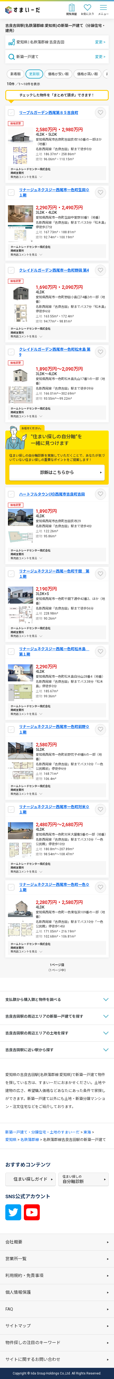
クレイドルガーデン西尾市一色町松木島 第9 (54, 352)
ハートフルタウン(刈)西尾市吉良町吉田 (52, 494)
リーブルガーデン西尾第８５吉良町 (48, 113)
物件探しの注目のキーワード (32, 1342)
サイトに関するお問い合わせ (32, 1359)
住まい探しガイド (30, 1179)
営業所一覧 (16, 1258)
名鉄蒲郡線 (29, 1139)
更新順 (34, 74)
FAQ (9, 1309)
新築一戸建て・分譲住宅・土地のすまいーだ (42, 1132)
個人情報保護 (18, 1292)
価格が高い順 (87, 74)
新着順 (15, 74)
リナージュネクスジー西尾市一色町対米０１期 (54, 809)
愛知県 (10, 1139)
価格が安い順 (58, 74)
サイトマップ (18, 1325)
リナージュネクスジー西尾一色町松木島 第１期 (54, 651)
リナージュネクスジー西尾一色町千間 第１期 (54, 574)
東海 (87, 1132)
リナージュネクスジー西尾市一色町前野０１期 (54, 729)
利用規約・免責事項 (24, 1275)
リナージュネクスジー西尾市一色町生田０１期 (54, 192)
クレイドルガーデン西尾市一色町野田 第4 (54, 270)
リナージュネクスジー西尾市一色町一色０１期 (54, 887)
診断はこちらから (57, 472)
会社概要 (13, 1242)
